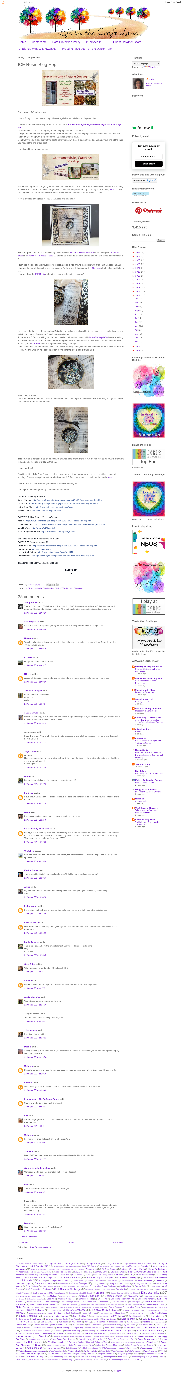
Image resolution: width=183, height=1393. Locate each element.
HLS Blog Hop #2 (55, 1310)
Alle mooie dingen (33, 691)
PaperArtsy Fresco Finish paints (87, 1328)
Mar (137, 334)
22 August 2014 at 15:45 (35, 955)
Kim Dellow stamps (22, 1319)
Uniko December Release (56, 1345)
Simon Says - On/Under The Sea (149, 722)
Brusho (87, 1275)
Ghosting (128, 1304)
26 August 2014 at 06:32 (35, 1192)
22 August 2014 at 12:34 (35, 803)
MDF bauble (63, 1322)
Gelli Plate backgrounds (99, 1304)
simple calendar (21, 1359)
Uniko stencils (54, 1348)
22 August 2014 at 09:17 (35, 665)
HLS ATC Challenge (35, 1310)
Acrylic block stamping (38, 1269)
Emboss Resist (86, 1299)
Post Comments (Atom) (40, 1247)
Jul (136, 318)
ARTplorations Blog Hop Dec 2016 (112, 1266)
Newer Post (24, 1242)
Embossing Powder (146, 1299)
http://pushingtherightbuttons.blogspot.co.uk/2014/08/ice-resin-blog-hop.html (67, 500)
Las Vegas (74, 1319)
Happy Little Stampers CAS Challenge (62, 1313)
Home (22, 42)
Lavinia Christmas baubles (90, 1319)
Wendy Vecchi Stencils (57, 1351)
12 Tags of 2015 (112, 1264)
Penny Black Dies (132, 1327)
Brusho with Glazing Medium (103, 1275)
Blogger (117, 1371)
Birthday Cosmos (142, 701)
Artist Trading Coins (62, 1272)
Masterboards (160, 1322)
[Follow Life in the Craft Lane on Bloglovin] (144, 182)
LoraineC (28, 1082)
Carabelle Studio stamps (95, 1280)
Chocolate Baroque (144, 1281)
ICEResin (64, 588)
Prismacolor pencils (42, 1331)
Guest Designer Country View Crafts (124, 1307)
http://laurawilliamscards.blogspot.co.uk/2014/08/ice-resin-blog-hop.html (65, 546)
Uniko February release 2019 (80, 1345)
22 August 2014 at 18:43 (35, 1021)
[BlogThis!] (49, 584)
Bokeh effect (65, 1275)
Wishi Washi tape (118, 1351)
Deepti (27, 1223)
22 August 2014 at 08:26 (35, 613)
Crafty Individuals (107, 1289)
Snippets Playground (73, 1333)
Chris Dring (29, 964)
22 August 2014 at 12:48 (35, 820)
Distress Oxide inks (88, 1296)
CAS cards (26, 1280)
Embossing (102, 1299)
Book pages (77, 1275)
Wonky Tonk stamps (134, 1351)
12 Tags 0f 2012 (53, 1263)
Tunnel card (140, 1342)
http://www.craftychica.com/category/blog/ (54, 507)
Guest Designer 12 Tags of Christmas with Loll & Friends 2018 (83, 1307)
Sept (137, 310)
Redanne (139, 799)
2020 (138, 272)
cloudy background (124, 1354)
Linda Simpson (31, 942)
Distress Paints (134, 1296)
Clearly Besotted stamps (119, 1284)
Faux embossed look (119, 1302)
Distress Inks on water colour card (28, 1296)
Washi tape (132, 1348)
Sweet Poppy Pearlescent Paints (81, 1336)
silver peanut (30, 1030)
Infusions (46, 1316)
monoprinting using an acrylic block (144, 1357)
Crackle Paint (140, 1286)
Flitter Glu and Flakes (153, 1301)
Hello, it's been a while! (144, 782)
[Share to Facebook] (55, 584)
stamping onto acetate (83, 1359)
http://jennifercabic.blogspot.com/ (46, 510)
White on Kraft (74, 1351)
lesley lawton (30, 906)
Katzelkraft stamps (157, 1316)
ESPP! (138, 731)
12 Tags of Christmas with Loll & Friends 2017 (138, 1263)
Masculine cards (116, 1322)
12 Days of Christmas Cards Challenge (29, 1263)
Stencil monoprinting (25, 1336)
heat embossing (34, 1356)
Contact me (39, 42)
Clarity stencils (99, 1284)
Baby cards (78, 1272)
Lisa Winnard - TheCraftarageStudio (41, 1099)
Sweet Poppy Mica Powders (38, 1339)
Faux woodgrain (134, 1302)
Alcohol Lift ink (54, 1269)
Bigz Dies (88, 1272)
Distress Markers (50, 1296)
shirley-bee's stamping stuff (149, 678)
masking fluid (109, 1357)
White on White (90, 1351)
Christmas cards (43, 1283)
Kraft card (36, 1319)
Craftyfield (29, 851)
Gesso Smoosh (116, 1304)
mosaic (162, 1357)
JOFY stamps (117, 1316)
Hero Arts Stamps (89, 1313)
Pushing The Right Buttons (148, 667)
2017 (138, 283)
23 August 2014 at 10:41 (35, 1142)
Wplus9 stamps (150, 1351)
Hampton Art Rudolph (36, 1313)
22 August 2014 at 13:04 (35, 861)
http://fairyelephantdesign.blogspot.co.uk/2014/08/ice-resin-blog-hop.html (59, 521)
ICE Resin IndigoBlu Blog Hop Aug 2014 (42, 588)
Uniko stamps (34, 1348)
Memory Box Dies (23, 1325)
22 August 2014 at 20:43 (35, 1090)
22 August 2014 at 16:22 (35, 972)
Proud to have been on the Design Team (87, 48)
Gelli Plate (84, 1304)
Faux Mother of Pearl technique (95, 1302)
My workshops (145, 1324)
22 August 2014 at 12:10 (35, 784)
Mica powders (78, 1325)
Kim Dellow (140, 771)
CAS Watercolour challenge (155, 1277)
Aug (137, 314)
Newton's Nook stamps (43, 1328)
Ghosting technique (156, 1304)
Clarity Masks (63, 1283)
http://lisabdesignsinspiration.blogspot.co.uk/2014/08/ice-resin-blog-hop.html (63, 503)
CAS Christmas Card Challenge (38, 1277)
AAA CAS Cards (89, 1266)
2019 (138, 276)
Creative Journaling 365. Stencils (80, 1293)
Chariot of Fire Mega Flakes (40, 255)
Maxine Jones (31, 870)
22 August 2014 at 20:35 (35, 1074)
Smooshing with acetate (52, 1333)
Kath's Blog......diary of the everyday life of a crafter (148, 718)
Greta (27, 1184)
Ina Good (28, 793)
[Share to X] (52, 584)
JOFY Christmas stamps (100, 1316)
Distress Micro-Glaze (67, 1296)
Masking (146, 1322)
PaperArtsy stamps (113, 1328)
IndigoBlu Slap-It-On (98, 337)
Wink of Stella (105, 1351)
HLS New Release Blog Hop (133, 1310)
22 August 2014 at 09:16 (35, 649)
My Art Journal (130, 1325)
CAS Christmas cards (68, 1277)
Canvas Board (78, 1280)
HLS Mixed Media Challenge (105, 1310)
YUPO (162, 1351)
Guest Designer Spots (127, 42)
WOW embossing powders (113, 1348)
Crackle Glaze (125, 1286)
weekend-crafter (32, 997)
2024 (138, 256)
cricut (136, 1353)
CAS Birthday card (145, 1275)
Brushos (119, 1274)
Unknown (29, 638)
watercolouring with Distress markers (124, 1360)
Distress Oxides (113, 1296)
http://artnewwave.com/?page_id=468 (58, 531)
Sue (26, 1116)
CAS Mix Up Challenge (99, 1277)
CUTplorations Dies (59, 1280)
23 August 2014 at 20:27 (35, 1176)
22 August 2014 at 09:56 (35, 682)
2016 (138, 287)
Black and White (118, 1272)
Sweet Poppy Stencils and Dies (121, 1339)
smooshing (67, 1360)
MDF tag (87, 1322)
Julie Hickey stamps (137, 1316)
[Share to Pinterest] (57, 584)
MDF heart (76, 1322)
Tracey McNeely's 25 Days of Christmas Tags (88, 1342)
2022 (138, 264)
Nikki (112, 189)
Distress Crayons (117, 1293)
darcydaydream (31, 622)
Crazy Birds (121, 1289)
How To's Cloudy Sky (136, 1313)
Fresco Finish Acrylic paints (42, 1304)
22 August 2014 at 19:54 (35, 1057)
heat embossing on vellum (61, 1357)
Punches (57, 1331)
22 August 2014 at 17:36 (35, 1005)
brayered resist (79, 1354)
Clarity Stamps (79, 1283)
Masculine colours (133, 1322)
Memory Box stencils (41, 1325)
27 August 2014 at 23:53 (35, 1231)
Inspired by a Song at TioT (146, 711)
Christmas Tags (23, 1283)
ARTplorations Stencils (137, 1266)
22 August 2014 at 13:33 (35, 878)
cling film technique (106, 1354)
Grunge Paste (52, 1307)
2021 (138, 268)
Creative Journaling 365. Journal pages (48, 1293)
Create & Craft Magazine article (140, 1289)
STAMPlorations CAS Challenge (114, 1330)
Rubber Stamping (72, 1330)
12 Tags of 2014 (93, 1263)
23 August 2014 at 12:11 (35, 1159)
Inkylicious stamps (60, 1316)
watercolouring (100, 1360)
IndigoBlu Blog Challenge (157, 1313)
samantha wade (32, 713)
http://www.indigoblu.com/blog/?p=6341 (55, 552)
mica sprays (123, 1357)
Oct (136, 306)
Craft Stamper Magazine (146, 808)
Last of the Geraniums (144, 692)
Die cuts (100, 1292)
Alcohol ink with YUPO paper (72, 1269)
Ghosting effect (139, 1304)
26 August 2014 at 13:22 (35, 1214)
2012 (138, 350)
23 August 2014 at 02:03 (35, 1107)
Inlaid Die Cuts (79, 1316)
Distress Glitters (132, 1293)
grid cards (19, 1357)
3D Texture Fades (72, 1266)
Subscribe (149, 163)
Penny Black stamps (156, 1327)
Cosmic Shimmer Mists (49, 1286)
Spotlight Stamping (116, 1333)
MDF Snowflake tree (48, 1322)
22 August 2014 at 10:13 (35, 723)
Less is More (128, 1318)
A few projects (141, 801)
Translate (153, 67)
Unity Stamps (71, 1348)
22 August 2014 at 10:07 (35, 704)
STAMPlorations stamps (149, 1330)
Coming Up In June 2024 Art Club (149, 773)
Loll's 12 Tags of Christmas (155, 1319)
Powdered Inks (26, 1331)
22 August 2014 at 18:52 (35, 1038)
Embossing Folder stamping (122, 1299)
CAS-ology (43, 1280)
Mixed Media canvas (94, 1325)
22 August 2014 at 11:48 (35, 767)
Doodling (50, 1299)
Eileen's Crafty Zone (145, 819)
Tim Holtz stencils (56, 1342)
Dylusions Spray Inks (66, 1299)
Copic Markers (32, 1286)
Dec (137, 299)
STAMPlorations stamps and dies (27, 1333)
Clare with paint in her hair (37, 1168)
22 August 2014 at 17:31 (35, 988)
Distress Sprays (149, 1296)
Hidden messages (106, 1313)
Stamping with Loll (144, 699)
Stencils (43, 1336)
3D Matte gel (58, 1266)
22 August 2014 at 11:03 (35, 742)
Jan (137, 341)
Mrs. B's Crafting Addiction (148, 708)
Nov (137, 302)
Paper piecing (62, 1327)
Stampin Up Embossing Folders (153, 1333)
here (110, 477)
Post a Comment (29, 1237)
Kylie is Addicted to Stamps (148, 780)
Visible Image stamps (89, 1348)
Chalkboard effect (127, 1280)
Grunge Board (39, 1307)
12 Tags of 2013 (73, 1263)
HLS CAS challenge (75, 1310)
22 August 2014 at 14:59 (35, 914)
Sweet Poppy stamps (147, 1339)
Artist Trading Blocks (44, 1272)
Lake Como (51, 1319)
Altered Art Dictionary (157, 1269)
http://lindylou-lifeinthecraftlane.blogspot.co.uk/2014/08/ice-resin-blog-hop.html (69, 524)
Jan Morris (29, 1151)
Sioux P (28, 980)
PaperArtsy (140, 738)
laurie (27, 776)
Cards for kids (112, 1280)
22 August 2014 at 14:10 (35, 897)
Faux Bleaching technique (70, 1302)
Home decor (120, 1313)
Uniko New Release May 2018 (109, 1345)
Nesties (27, 1328)
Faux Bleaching (51, 1302)
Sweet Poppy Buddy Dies (104, 1336)
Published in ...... (96, 42)
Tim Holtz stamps (33, 1342)
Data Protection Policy (66, 42)
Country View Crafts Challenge (103, 1286)
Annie (27, 887)
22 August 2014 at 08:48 (35, 629)
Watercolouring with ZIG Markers (153, 1348)
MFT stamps (99, 1322)
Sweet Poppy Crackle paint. (125, 1336)
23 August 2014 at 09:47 (35, 1126)
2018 (138, 280)
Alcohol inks (91, 1269)
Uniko (38, 1345)
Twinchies (151, 1342)
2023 (138, 260)
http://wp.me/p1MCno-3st (43, 528)
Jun (137, 322)
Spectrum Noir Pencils (94, 1333)
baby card (67, 1354)
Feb (137, 338)
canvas (91, 1353)
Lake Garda (63, 1319)
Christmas (160, 1281)
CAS (130, 1274)
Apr (136, 330)
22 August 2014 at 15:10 (35, 933)
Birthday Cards (101, 1272)
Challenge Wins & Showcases (37, 48)
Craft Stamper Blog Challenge (38, 1289)
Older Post (118, 1242)
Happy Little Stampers (146, 789)
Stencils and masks (60, 1336)
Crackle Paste (155, 1286)
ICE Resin (96, 268)
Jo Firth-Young (142, 764)
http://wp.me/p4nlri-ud (41, 549)
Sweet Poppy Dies (145, 1336)
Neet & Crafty (141, 750)
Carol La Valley (31, 923)
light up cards (96, 1357)
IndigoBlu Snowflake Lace (82, 252)
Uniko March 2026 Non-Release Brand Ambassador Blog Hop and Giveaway (149, 754)
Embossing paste (34, 1302)
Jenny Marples (31, 602)
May (137, 326)
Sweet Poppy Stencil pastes (63, 1339)
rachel (27, 812)
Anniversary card (26, 1272)
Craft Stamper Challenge (67, 1289)
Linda (151, 79)
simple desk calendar (36, 1359)
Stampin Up (131, 1333)
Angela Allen (30, 751)
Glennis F (29, 658)
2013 (138, 346)
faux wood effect (149, 1354)
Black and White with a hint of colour (143, 1272)
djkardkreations (143, 729)
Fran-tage (20, 1304)
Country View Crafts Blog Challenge (73, 1286)
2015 (138, 291)
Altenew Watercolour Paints (133, 1269)
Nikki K (27, 674)
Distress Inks (150, 1292)
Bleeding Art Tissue (49, 1275)
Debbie (27, 1047)
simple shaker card (53, 1359)
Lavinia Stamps (109, 1319)
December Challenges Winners (148, 792)
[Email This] (47, 584)
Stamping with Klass (145, 690)
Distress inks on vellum (35, 1299)
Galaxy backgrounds (68, 1304)
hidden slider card (81, 1357)
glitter (160, 1353)
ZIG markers (53, 1353)
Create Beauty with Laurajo (37, 829)
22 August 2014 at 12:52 (35, 842)
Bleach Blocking (32, 1275)
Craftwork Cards (92, 1289)
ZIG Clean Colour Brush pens (29, 1353)
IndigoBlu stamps (76, 588)
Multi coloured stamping (112, 1325)
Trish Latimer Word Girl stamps (122, 1342)
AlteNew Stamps (109, 1269)
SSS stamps (89, 1331)
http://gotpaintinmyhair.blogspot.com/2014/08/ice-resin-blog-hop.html (62, 555)
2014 (138, 295)
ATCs (155, 1266)
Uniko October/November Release (139, 1345)
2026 (138, 252)
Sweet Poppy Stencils (90, 1339)
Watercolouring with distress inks (32, 1351)
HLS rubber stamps (153, 1310)
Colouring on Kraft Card (142, 1284)
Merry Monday (59, 1324)
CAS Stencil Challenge (127, 1277)
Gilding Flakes (22, 1307)
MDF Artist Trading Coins (29, 1322)
